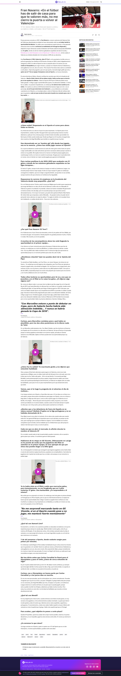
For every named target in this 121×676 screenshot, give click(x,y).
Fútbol (25, 655)
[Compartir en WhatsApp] (96, 35)
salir (66, 634)
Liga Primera (30, 655)
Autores (43, 669)
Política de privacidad (31, 674)
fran (31, 634)
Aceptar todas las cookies (78, 673)
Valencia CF (29, 636)
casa (23, 634)
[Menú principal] (19, 2)
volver (41, 636)
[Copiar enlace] (93, 35)
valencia (23, 636)
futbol (36, 634)
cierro (27, 634)
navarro (48, 634)
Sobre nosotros (29, 669)
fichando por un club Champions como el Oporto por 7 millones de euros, (41, 53)
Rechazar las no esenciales (94, 673)
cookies (43, 674)
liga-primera (42, 634)
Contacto (48, 669)
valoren (36, 636)
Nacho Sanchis (28, 34)
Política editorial (37, 669)
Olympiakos (55, 634)
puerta (61, 634)
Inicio (22, 655)
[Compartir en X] (99, 35)
